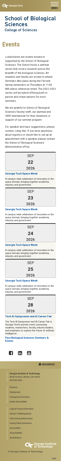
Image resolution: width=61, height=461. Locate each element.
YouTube (30, 352)
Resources (48, 364)
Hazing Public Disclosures (21, 423)
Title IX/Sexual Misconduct (21, 418)
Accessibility (15, 428)
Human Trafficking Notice (20, 413)
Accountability (16, 433)
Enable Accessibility (18, 401)
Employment (15, 392)
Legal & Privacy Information (21, 408)
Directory (13, 387)
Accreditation (15, 437)
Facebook (12, 352)
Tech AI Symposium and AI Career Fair (28, 316)
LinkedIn (21, 352)
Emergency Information (20, 397)
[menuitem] (32, 409)
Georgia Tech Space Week (21, 173)
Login (54, 458)
